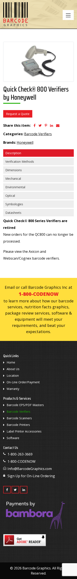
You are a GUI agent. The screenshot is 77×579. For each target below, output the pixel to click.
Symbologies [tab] (14, 204)
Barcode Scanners (19, 418)
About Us (13, 369)
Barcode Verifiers (38, 134)
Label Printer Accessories (24, 431)
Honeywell (25, 142)
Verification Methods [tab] (19, 161)
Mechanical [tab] (13, 179)
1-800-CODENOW (39, 294)
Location (13, 376)
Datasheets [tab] (13, 213)
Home (11, 362)
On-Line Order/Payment (23, 382)
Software (13, 438)
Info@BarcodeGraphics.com (29, 468)
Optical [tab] (10, 196)
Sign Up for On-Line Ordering (31, 476)
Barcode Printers (18, 425)
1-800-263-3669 (20, 454)
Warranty (13, 389)
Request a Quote (18, 114)
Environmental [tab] (15, 187)
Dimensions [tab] (13, 170)
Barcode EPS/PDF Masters (25, 405)
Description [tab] (13, 153)
